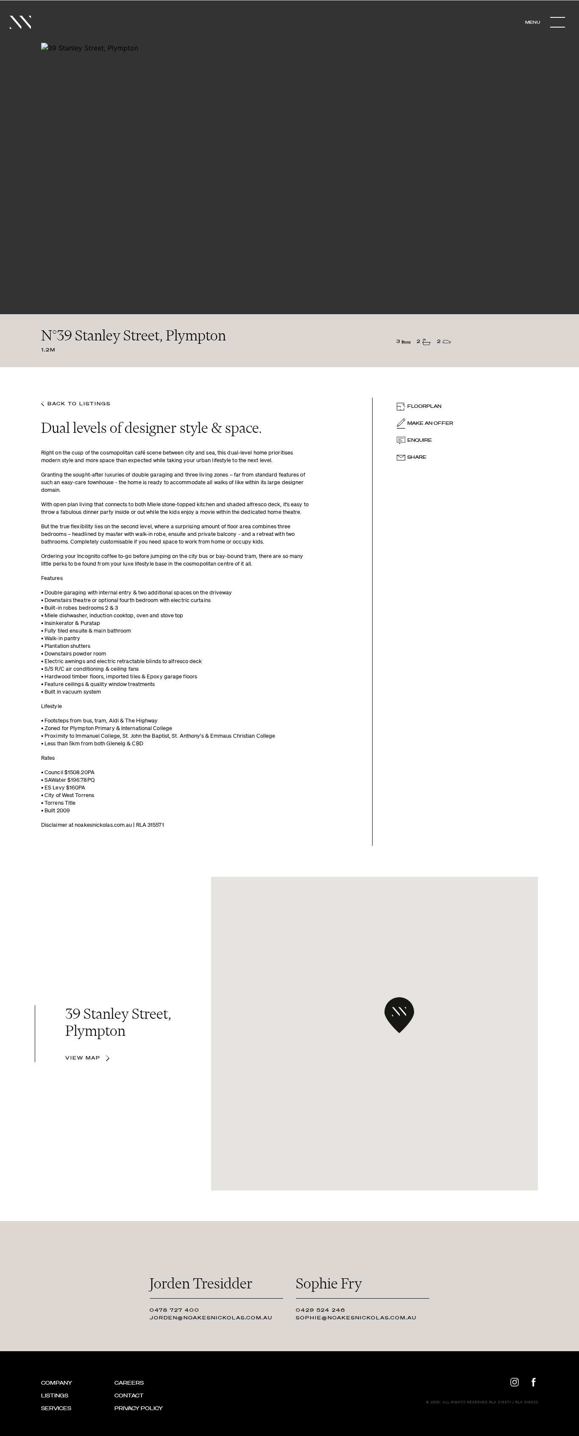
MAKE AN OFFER (430, 423)
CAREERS (129, 1382)
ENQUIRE (419, 440)
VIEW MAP (84, 1058)
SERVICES (56, 1408)
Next (557, 161)
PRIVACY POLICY (138, 1408)
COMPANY (56, 1382)
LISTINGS (54, 1395)
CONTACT (129, 1395)
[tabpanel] (289, 162)
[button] (399, 1015)
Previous (21, 161)
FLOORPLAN (424, 406)
